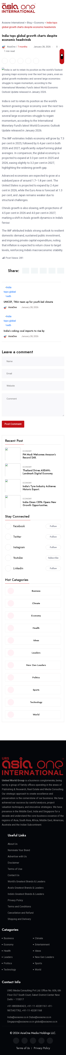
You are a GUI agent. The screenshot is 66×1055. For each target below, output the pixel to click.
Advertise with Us (17, 856)
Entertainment (42, 944)
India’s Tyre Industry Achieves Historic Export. (39, 488)
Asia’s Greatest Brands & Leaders (26, 887)
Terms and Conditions (19, 906)
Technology (10, 969)
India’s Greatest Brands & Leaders (26, 894)
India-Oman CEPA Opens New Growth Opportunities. (39, 503)
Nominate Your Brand (19, 850)
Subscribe (53, 557)
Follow (53, 526)
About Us (12, 844)
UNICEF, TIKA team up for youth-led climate (28, 302)
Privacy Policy (15, 900)
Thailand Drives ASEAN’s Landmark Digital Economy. (38, 472)
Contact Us (13, 875)
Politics (8, 963)
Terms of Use (15, 869)
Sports (38, 963)
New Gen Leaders (44, 957)
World (38, 969)
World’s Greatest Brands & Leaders (26, 881)
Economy (27, 451)
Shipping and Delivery (19, 919)
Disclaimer (13, 862)
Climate (39, 938)
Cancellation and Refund (20, 912)
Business (9, 938)
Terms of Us (23, 1048)
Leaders (8, 957)
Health (7, 950)
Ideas (38, 950)
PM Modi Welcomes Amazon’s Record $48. (39, 456)
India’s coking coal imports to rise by (24, 331)
